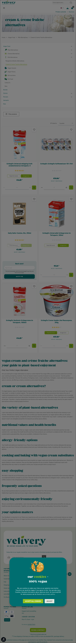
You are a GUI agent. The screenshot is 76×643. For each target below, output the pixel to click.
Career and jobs (8, 588)
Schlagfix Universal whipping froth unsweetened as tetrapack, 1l (19, 165)
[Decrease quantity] (4, 188)
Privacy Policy (29, 271)
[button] (71, 46)
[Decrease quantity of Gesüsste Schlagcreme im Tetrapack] (5, 346)
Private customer (61, 12)
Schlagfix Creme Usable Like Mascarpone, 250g (56, 321)
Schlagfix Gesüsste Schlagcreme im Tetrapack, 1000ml (19, 321)
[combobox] (60, 3)
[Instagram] (69, 574)
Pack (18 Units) (15, 246)
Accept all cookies (33, 601)
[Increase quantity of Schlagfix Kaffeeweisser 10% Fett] (66, 187)
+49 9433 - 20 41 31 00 (28, 616)
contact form (31, 624)
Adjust (49, 601)
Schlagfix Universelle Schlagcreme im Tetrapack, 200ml (56, 234)
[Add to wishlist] (34, 130)
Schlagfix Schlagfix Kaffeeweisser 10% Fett (56, 164)
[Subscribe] (44, 557)
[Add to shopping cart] (34, 188)
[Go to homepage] (9, 3)
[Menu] (4, 8)
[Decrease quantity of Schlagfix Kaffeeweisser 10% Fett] (42, 187)
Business (71, 12)
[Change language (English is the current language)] (62, 8)
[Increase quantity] (30, 188)
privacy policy (50, 594)
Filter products (12, 114)
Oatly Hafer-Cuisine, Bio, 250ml (19, 233)
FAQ (5, 582)
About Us (6, 575)
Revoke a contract (38, 630)
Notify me (19, 276)
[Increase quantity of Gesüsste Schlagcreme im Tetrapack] (29, 346)
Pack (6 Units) (51, 332)
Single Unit (26, 176)
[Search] (71, 3)
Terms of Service (18, 272)
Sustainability (8, 579)
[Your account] (67, 8)
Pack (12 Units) (14, 176)
